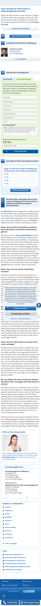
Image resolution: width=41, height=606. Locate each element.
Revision (20, 258)
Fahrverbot (8, 211)
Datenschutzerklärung (24, 318)
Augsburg (8, 510)
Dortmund (9, 538)
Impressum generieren (14, 554)
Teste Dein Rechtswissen (20, 36)
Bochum (8, 521)
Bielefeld (8, 517)
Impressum (13, 318)
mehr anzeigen (11, 543)
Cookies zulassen (20, 308)
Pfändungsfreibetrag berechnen (17, 566)
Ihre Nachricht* (9, 125)
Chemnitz (8, 534)
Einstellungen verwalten (20, 314)
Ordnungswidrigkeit (24, 235)
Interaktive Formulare (13, 569)
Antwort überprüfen (20, 190)
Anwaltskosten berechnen (15, 557)
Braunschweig (10, 527)
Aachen (8, 507)
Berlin (7, 514)
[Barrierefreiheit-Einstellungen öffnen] (39, 305)
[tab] (20, 28)
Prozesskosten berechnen (15, 560)
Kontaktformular (9, 457)
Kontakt (6, 581)
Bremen (8, 531)
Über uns (27, 585)
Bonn (7, 524)
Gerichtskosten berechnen (15, 563)
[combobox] (20, 97)
